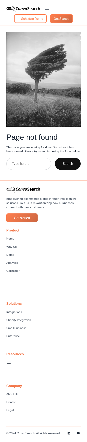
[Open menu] (47, 8)
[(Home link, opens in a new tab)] (23, 9)
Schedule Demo (31, 18)
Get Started (61, 18)
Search (68, 163)
